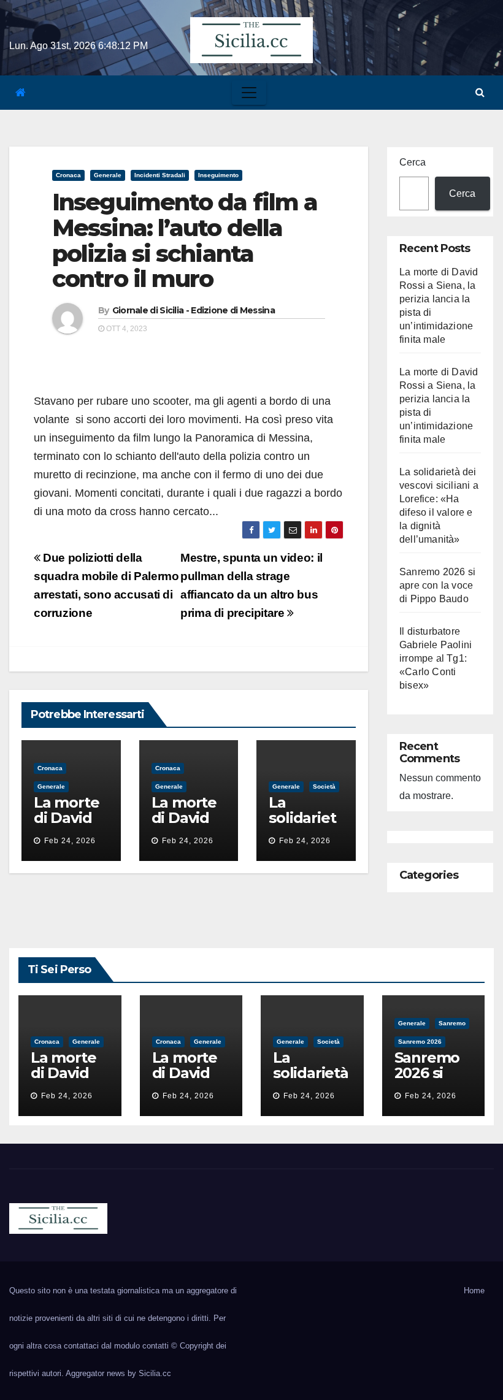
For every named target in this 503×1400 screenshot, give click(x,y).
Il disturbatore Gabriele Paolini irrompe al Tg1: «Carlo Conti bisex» (435, 658)
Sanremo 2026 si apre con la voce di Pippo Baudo (437, 585)
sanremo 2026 (420, 1041)
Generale (107, 175)
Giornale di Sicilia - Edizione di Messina (193, 310)
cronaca (68, 175)
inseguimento (218, 175)
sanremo (452, 1023)
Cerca (412, 162)
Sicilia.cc (155, 1373)
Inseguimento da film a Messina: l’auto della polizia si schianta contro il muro (184, 240)
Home (474, 1290)
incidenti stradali (159, 175)
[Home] (20, 93)
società (324, 786)
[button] (480, 92)
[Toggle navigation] (249, 92)
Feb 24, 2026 (70, 840)
